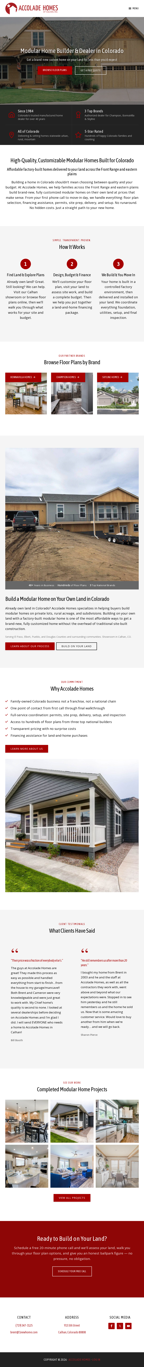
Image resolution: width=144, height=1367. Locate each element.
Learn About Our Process (30, 646)
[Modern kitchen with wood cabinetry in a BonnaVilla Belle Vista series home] (26, 1166)
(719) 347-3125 (23, 1325)
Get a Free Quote (91, 70)
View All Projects (72, 1197)
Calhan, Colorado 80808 (72, 1332)
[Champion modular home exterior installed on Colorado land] (71, 1166)
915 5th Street (72, 1325)
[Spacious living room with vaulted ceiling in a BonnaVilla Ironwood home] (117, 1121)
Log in (96, 1359)
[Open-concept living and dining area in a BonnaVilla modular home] (26, 1121)
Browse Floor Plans (55, 70)
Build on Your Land (76, 646)
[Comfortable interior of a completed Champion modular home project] (117, 1166)
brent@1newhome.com (24, 1332)
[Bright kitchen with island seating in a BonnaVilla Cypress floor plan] (71, 1121)
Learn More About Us (27, 748)
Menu (136, 8)
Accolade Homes (79, 1359)
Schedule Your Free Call (72, 1271)
